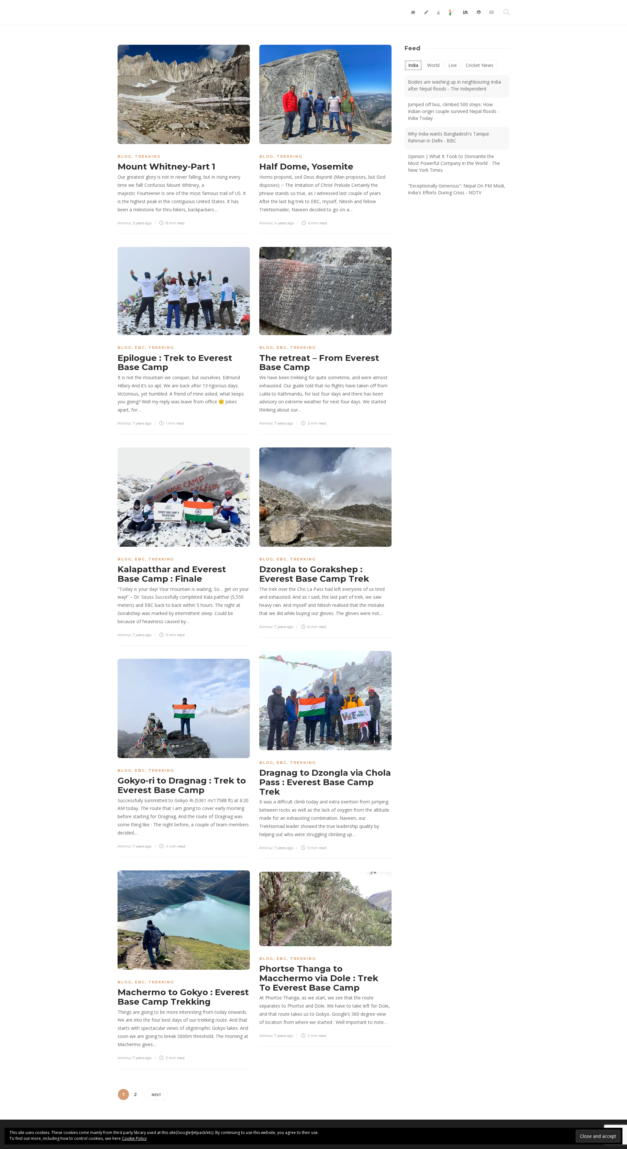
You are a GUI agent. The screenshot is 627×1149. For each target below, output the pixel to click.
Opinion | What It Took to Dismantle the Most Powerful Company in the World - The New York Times (454, 163)
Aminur (124, 223)
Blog (125, 156)
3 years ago (142, 223)
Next (156, 1094)
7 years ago (142, 423)
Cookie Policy (134, 1138)
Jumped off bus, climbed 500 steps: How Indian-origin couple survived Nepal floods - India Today (453, 111)
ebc (140, 347)
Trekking (148, 156)
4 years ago (284, 223)
